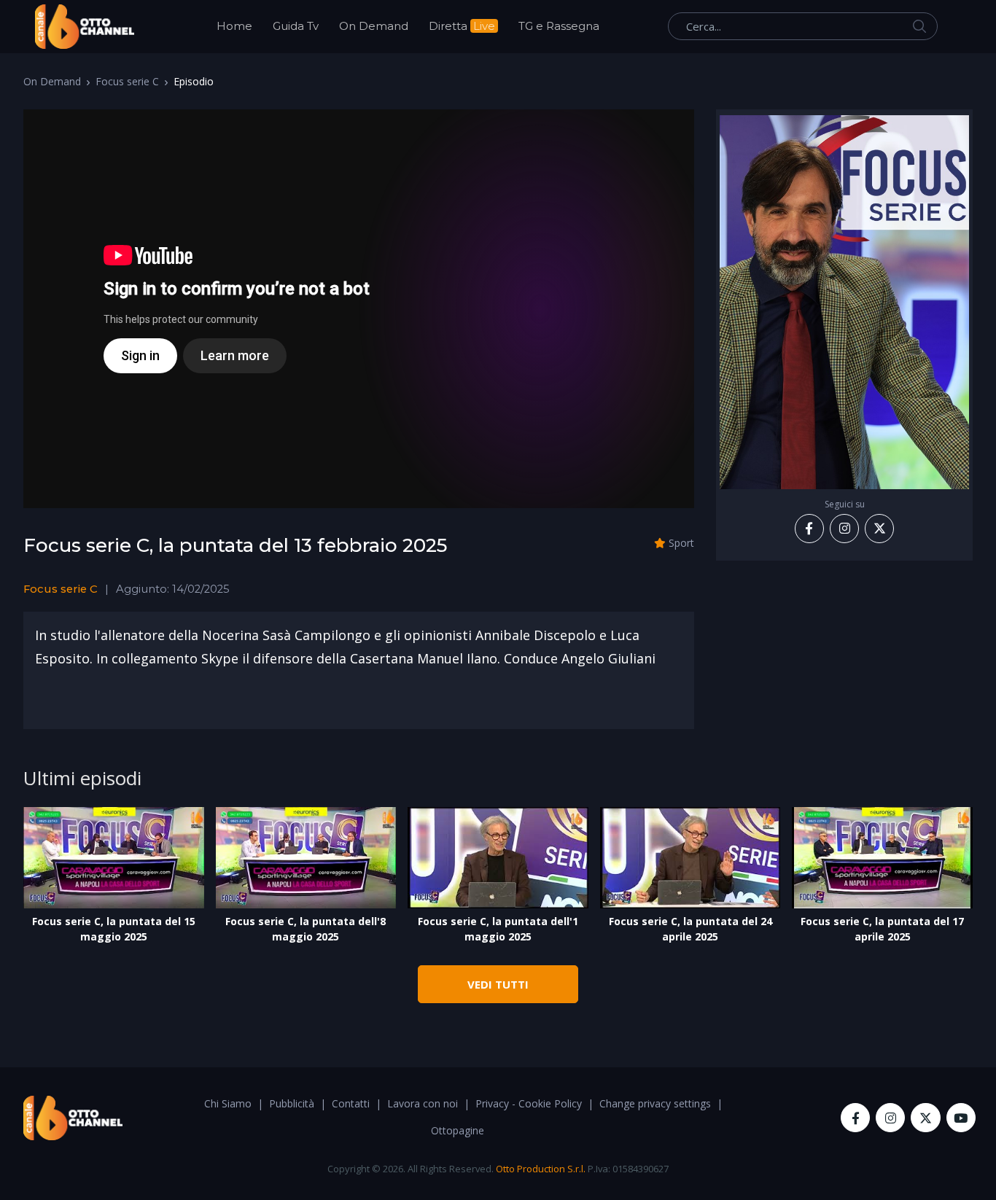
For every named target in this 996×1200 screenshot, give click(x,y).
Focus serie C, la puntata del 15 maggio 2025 (113, 928)
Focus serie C (127, 81)
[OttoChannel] (84, 26)
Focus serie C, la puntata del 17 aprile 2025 (882, 928)
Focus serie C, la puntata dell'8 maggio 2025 (305, 928)
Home (234, 26)
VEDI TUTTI (498, 984)
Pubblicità (291, 1103)
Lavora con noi (422, 1103)
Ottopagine (457, 1130)
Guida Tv (296, 26)
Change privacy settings (655, 1103)
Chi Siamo (228, 1103)
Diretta (462, 26)
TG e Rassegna (558, 26)
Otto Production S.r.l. (540, 1168)
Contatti (351, 1103)
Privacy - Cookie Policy (528, 1103)
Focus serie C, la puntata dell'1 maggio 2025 (498, 928)
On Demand (373, 26)
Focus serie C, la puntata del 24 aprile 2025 (690, 928)
